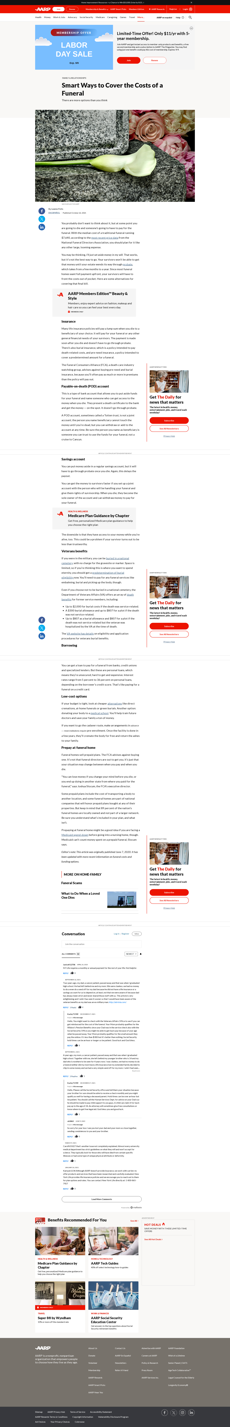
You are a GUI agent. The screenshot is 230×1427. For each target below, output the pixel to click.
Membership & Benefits (96, 9)
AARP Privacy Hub (56, 1412)
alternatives (115, 703)
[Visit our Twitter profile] (173, 1412)
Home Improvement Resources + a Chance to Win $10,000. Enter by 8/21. (112, 2)
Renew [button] (72, 9)
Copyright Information (82, 1417)
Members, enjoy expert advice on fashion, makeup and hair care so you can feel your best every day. (100, 305)
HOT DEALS (152, 1224)
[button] (190, 17)
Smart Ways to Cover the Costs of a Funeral (112, 89)
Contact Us (120, 1348)
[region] (102, 1071)
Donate (91, 1355)
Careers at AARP (149, 1355)
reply (65, 973)
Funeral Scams (71, 883)
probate (127, 264)
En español (54, 213)
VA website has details (80, 633)
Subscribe (169, 420)
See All (133, 1220)
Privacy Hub (169, 436)
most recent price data (104, 237)
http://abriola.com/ (117, 1002)
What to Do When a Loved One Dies (80, 895)
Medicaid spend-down (74, 834)
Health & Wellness (78, 511)
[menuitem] (38, 18)
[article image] (180, 17)
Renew (154, 60)
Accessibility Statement (101, 1412)
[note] (115, 204)
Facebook (41, 211)
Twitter (41, 219)
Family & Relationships (74, 78)
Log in (116, 933)
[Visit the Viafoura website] (136, 1207)
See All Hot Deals (152, 1239)
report (135, 973)
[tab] (71, 954)
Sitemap (39, 1412)
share (126, 973)
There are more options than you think (84, 100)
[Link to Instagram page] (182, 1412)
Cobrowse (79, 1421)
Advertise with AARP (151, 1348)
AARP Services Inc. (150, 1377)
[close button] (191, 28)
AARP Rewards (95, 1377)
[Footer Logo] (56, 1348)
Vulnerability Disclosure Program (113, 1417)
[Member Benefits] (41, 1220)
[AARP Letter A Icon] (60, 516)
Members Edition (136, 9)
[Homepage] (43, 9)
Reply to (75, 1018)
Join (129, 60)
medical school (99, 713)
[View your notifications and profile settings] (140, 954)
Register (173, 9)
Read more (136, 1071)
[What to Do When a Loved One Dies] (121, 899)
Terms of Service (77, 1412)
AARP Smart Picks (118, 9)
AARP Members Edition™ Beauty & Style (98, 295)
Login (185, 9)
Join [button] (58, 9)
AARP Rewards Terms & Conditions (51, 1417)
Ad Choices (40, 1421)
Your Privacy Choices (60, 1421)
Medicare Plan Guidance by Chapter (98, 515)
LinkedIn (41, 227)
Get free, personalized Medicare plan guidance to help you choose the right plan (100, 522)
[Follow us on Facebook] (164, 1412)
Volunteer (92, 1363)
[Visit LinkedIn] (191, 1412)
